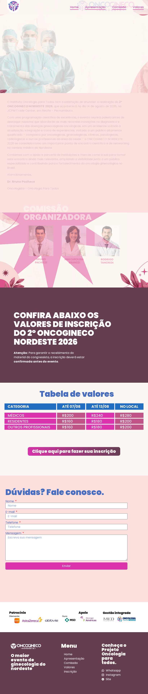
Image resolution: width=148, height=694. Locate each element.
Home (74, 7)
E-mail (10, 511)
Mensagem (13, 533)
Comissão (119, 7)
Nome (10, 501)
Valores (138, 7)
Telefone (12, 522)
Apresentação (95, 7)
